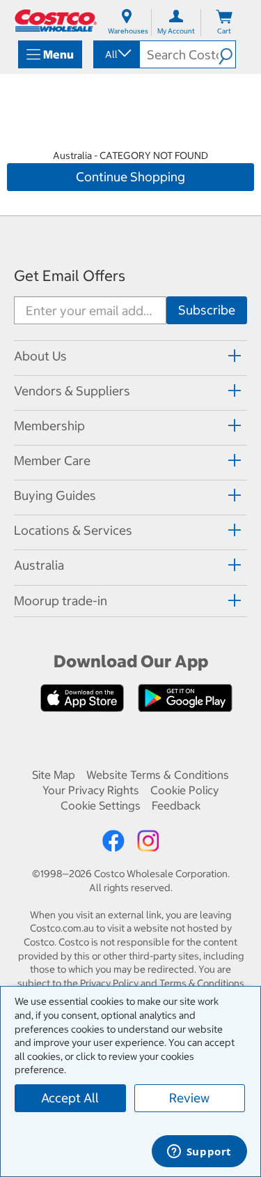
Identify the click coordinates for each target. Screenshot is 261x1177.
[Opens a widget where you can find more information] (199, 1152)
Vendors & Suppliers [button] (72, 391)
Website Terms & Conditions (157, 775)
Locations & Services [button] (73, 530)
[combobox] (115, 54)
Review (189, 1098)
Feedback (176, 805)
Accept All (70, 1098)
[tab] (130, 356)
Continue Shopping (130, 177)
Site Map (53, 775)
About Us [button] (40, 356)
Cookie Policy (184, 790)
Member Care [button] (52, 461)
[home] (55, 20)
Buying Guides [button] (55, 495)
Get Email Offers (69, 275)
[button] (227, 54)
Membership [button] (49, 426)
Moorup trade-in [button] (60, 601)
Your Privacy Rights (90, 790)
